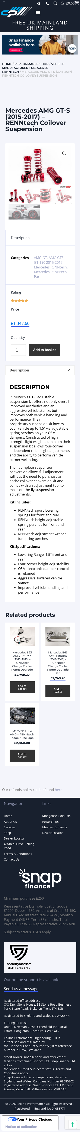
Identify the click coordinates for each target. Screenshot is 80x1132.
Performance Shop (31, 64)
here (58, 789)
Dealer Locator (14, 838)
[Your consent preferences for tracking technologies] (72, 1124)
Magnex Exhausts (54, 827)
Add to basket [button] (22, 687)
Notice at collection (21, 1126)
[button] (37, 12)
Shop (7, 833)
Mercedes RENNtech (50, 267)
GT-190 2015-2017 (48, 262)
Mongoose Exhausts (56, 816)
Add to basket (44, 350)
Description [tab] (19, 370)
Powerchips (50, 822)
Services (10, 827)
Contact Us (11, 859)
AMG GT (40, 257)
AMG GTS (56, 257)
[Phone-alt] (47, 3)
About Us (10, 822)
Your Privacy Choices (34, 1119)
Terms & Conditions (18, 854)
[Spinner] (62, 3)
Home (7, 64)
